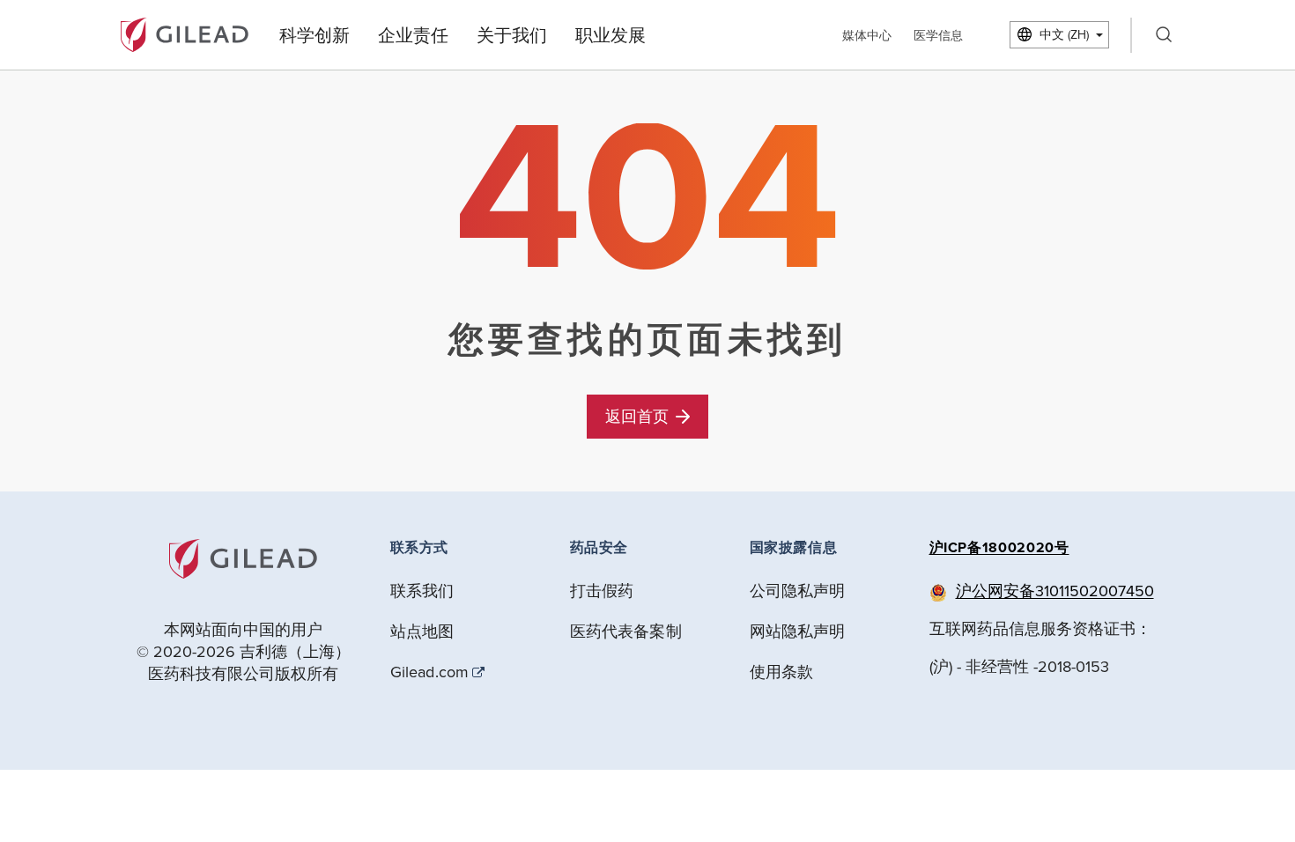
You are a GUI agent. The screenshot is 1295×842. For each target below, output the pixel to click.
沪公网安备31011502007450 (1055, 591)
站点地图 (422, 631)
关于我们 (512, 35)
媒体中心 (867, 35)
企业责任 (413, 35)
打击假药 (602, 591)
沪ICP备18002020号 (999, 547)
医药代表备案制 (626, 631)
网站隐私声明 (798, 631)
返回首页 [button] (637, 416)
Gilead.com (430, 672)
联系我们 (422, 591)
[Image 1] (184, 33)
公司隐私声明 (798, 591)
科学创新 (314, 35)
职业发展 (610, 35)
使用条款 (782, 672)
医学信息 (938, 35)
